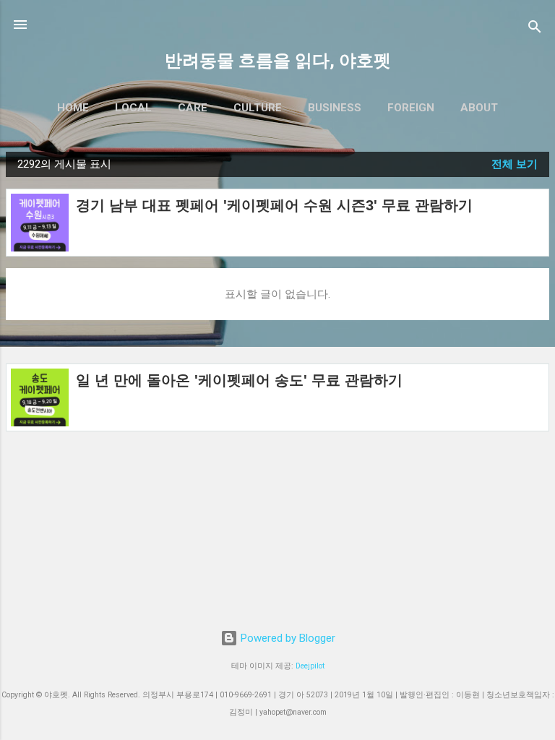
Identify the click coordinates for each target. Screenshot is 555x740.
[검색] (534, 29)
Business (334, 107)
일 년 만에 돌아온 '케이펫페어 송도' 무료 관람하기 (239, 380)
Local (133, 107)
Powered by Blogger (286, 638)
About (479, 107)
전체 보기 (514, 164)
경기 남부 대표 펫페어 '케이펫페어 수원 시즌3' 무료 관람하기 (274, 205)
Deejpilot (310, 666)
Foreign (410, 107)
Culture (257, 107)
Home (73, 107)
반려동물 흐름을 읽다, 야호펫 (278, 61)
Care (192, 107)
